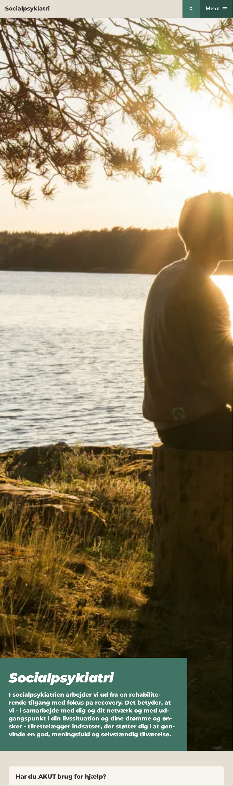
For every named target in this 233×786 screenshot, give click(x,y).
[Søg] (191, 9)
